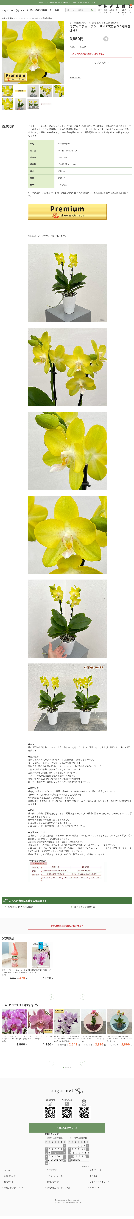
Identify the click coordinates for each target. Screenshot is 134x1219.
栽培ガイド (9, 1181)
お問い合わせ (53, 1181)
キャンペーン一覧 (55, 1176)
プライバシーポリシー (99, 1181)
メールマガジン (97, 1187)
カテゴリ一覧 (96, 1170)
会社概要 (94, 1176)
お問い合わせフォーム (67, 1128)
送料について (75, 77)
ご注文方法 (52, 1170)
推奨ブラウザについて (14, 1187)
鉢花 (3, 18)
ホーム (7, 1170)
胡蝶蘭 (10, 18)
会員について (10, 1176)
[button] (82, 1063)
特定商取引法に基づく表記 (58, 1187)
